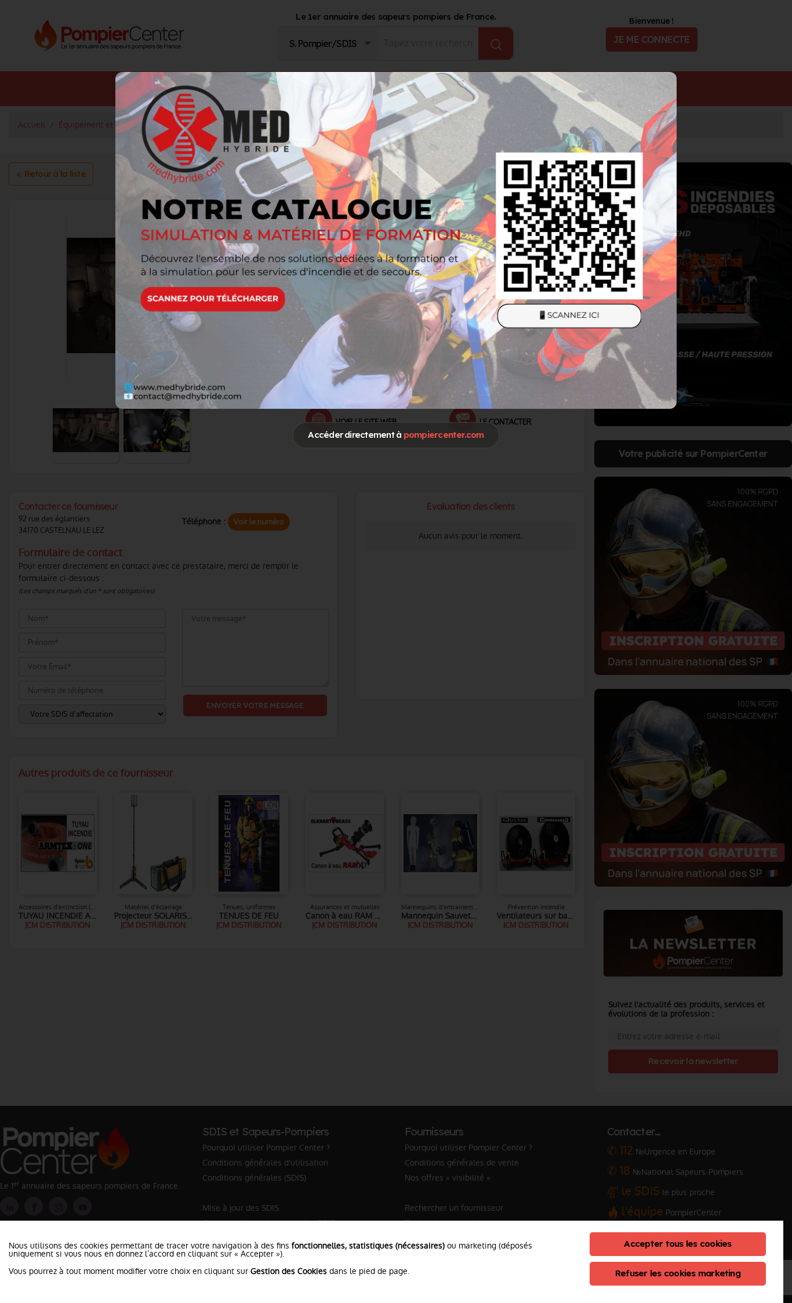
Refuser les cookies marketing (677, 1273)
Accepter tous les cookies (677, 1243)
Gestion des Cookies (288, 1271)
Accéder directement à (396, 434)
